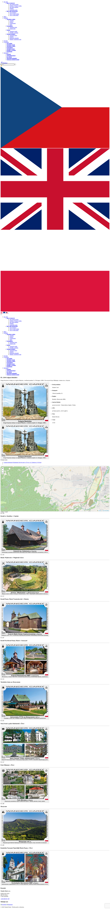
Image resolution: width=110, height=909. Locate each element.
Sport (11, 24)
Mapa (5, 16)
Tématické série (13, 27)
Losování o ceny (13, 10)
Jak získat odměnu (14, 7)
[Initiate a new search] (107, 468)
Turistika (12, 20)
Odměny (12, 8)
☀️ (1, 65)
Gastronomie (13, 23)
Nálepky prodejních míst (15, 39)
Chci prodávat (13, 12)
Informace (6, 53)
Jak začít (6, 1)
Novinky (6, 40)
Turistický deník (13, 31)
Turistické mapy (13, 35)
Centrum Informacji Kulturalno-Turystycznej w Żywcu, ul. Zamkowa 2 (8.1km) (22, 462)
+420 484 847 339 (5, 898)
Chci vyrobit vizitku (14, 14)
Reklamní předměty (14, 38)
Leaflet (99, 510)
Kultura (11, 22)
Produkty (6, 18)
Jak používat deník (14, 4)
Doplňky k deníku (14, 32)
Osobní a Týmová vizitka (16, 5)
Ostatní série (12, 28)
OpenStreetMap (106, 510)
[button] (2, 468)
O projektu (6, 42)
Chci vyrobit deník (14, 15)
